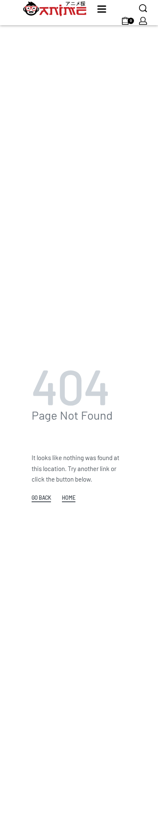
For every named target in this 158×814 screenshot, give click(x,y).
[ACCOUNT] (143, 20)
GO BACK (41, 498)
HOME (68, 498)
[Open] (102, 9)
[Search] (143, 8)
